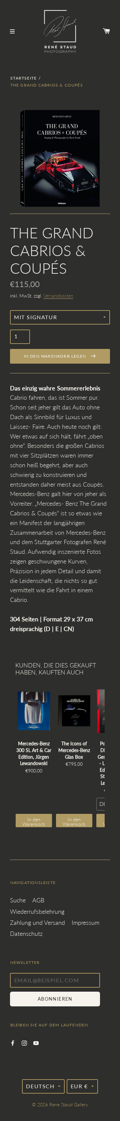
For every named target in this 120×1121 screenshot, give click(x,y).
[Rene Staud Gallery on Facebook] (12, 1042)
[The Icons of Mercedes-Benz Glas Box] (74, 711)
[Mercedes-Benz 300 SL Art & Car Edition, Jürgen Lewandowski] (34, 711)
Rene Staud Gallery (68, 1104)
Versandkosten (58, 295)
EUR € (79, 1086)
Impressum (85, 922)
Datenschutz (26, 933)
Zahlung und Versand (37, 922)
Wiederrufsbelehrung (37, 911)
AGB (38, 900)
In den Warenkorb (33, 822)
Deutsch (40, 1086)
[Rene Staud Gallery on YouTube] (36, 1042)
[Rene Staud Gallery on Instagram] (24, 1042)
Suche (18, 900)
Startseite (23, 78)
